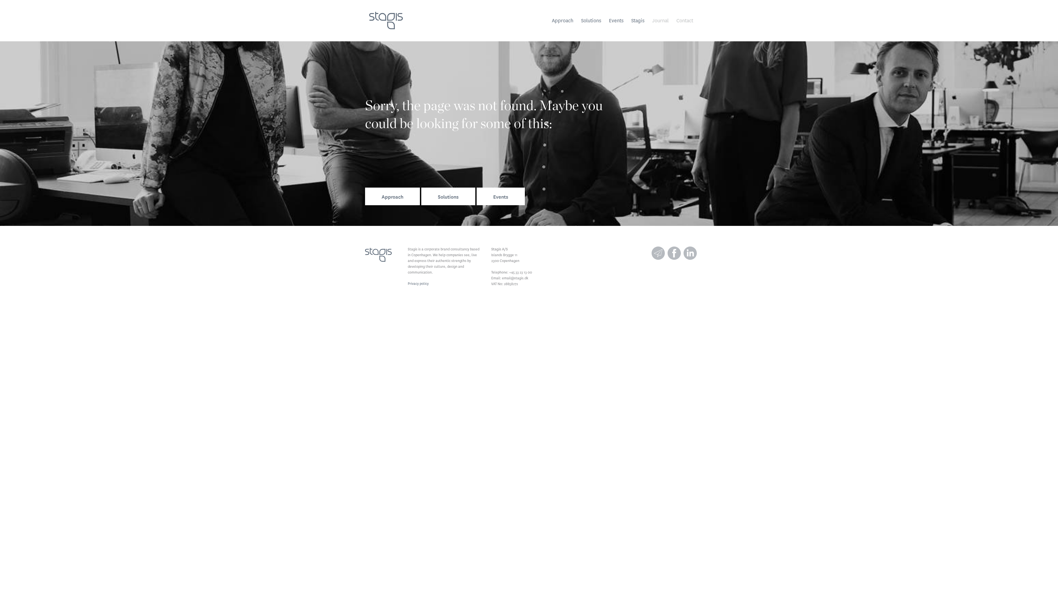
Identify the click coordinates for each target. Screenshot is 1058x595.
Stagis (637, 20)
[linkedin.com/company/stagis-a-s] (690, 253)
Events (616, 20)
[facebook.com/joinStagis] (674, 253)
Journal (660, 20)
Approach (562, 20)
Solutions (591, 20)
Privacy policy (418, 284)
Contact (684, 20)
